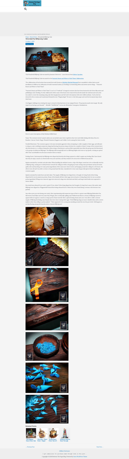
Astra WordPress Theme (80, 456)
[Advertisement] (64, 22)
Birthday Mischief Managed (70, 82)
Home (27, 37)
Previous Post (30, 447)
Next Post (100, 447)
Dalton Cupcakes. (78, 74)
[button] (25, 9)
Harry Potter (33, 37)
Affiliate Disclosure (64, 451)
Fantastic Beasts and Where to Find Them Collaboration (68, 78)
